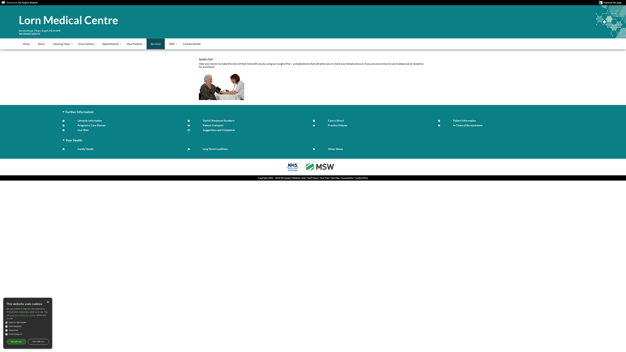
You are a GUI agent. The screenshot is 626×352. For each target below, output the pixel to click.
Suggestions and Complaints (219, 130)
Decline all (38, 342)
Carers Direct (336, 120)
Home (26, 43)
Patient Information (464, 120)
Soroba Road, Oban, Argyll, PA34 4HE (40, 32)
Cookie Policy (361, 178)
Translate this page (612, 2)
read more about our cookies (23, 315)
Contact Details (192, 43)
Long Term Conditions (215, 148)
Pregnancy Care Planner (92, 125)
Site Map (335, 178)
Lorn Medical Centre (68, 19)
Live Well (83, 130)
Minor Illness (335, 148)
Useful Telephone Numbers (218, 120)
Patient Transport (213, 125)
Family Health (86, 148)
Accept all (16, 342)
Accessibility (347, 178)
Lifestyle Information (90, 120)
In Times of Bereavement (467, 125)
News (41, 43)
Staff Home (312, 178)
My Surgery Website (28, 2)
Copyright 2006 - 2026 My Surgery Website (279, 178)
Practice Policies (337, 125)
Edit (304, 178)
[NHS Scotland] (293, 171)
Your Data (324, 178)
